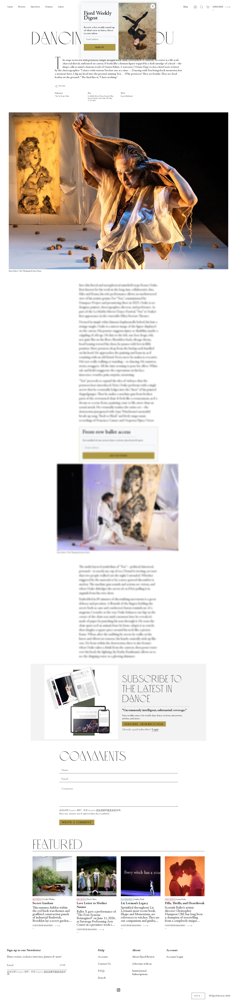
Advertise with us (142, 964)
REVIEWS (37, 899)
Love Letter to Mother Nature (92, 905)
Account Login (174, 957)
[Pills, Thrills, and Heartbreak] (185, 876)
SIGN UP (99, 47)
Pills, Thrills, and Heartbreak (184, 903)
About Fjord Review (143, 957)
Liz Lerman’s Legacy (134, 903)
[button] (185, 7)
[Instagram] (118, 990)
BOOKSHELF (126, 899)
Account (103, 957)
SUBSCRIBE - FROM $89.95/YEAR (143, 724)
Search (102, 978)
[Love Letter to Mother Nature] (96, 876)
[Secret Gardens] (52, 876)
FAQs (101, 971)
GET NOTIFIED (118, 456)
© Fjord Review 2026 (219, 996)
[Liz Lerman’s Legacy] (141, 876)
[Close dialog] (152, 6)
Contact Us (104, 964)
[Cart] (208, 7)
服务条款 (111, 810)
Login (155, 729)
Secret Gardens (43, 903)
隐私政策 (100, 810)
